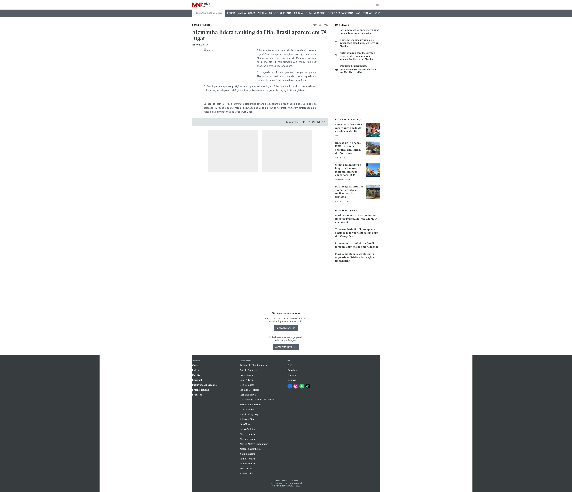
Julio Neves (246, 424)
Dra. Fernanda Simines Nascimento (258, 400)
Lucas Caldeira (247, 429)
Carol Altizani (247, 380)
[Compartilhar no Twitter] (313, 122)
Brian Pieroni (247, 375)
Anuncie (379, 13)
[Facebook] (289, 386)
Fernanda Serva (248, 395)
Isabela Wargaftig (249, 414)
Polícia (231, 13)
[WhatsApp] (301, 386)
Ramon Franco (247, 464)
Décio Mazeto (247, 385)
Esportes (197, 395)
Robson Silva (246, 469)
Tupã (309, 13)
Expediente (293, 370)
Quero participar (283, 347)
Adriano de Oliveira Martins (254, 365)
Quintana (285, 13)
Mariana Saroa (247, 439)
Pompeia (262, 13)
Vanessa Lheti (247, 473)
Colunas (367, 13)
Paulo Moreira (247, 459)
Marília (242, 13)
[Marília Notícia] (201, 5)
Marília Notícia (202, 45)
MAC (358, 13)
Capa (195, 365)
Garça (251, 13)
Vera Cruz (319, 13)
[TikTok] (307, 386)
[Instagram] (295, 386)
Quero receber (283, 328)
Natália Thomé (247, 454)
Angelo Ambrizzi (249, 370)
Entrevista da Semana (340, 13)
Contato (291, 375)
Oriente (273, 13)
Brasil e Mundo (201, 25)
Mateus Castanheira (250, 449)
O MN (290, 365)
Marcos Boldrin (247, 434)
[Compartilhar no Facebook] (309, 122)
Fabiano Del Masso (249, 390)
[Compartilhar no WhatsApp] (318, 122)
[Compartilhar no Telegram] (323, 122)
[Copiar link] (304, 122)
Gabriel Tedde (247, 409)
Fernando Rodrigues (250, 405)
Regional (299, 13)
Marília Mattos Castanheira (254, 444)
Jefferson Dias (247, 419)
